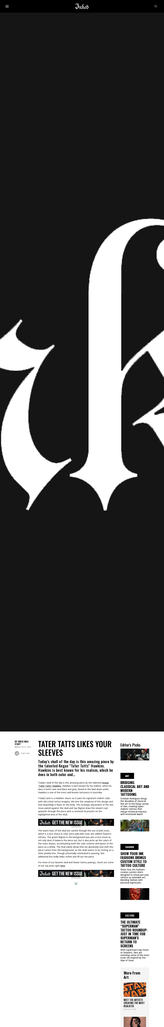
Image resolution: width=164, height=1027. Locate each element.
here (62, 865)
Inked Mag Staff (22, 743)
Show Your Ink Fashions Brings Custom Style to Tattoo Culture (133, 859)
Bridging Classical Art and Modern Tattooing (134, 788)
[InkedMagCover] (76, 821)
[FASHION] (134, 825)
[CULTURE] (134, 893)
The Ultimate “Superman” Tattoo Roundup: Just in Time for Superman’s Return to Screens (134, 933)
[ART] (134, 754)
